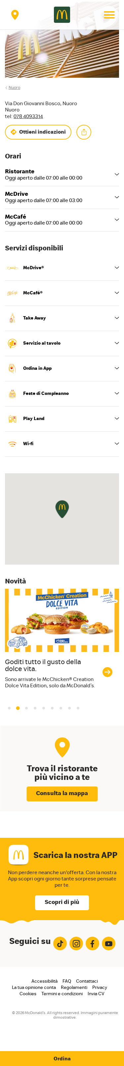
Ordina (62, 1058)
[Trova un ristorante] (15, 14)
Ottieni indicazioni (42, 132)
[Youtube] (108, 943)
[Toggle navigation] (109, 15)
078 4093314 (28, 116)
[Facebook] (92, 943)
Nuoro (14, 88)
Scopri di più (62, 902)
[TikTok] (60, 943)
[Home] (62, 14)
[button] (18, 708)
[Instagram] (76, 943)
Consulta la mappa (62, 793)
